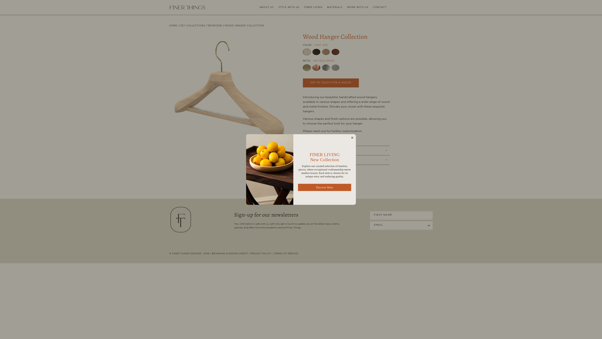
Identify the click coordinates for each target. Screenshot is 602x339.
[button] (352, 138)
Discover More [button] (324, 187)
